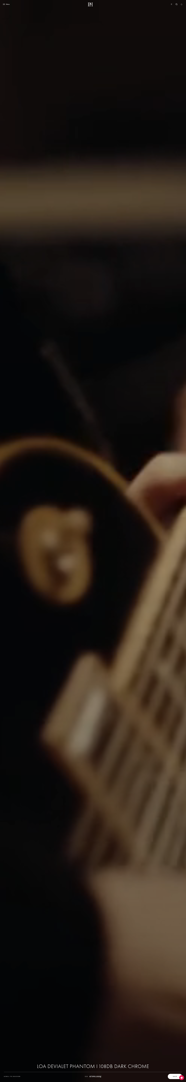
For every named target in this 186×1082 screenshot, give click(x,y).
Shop (175, 1076)
